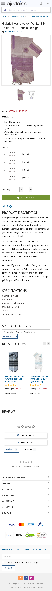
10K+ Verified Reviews (13, 477)
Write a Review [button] (27, 435)
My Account (9, 495)
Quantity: (6, 189)
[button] (21, 95)
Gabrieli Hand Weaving (14, 31)
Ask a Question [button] (27, 442)
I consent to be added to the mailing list (22, 562)
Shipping (6, 483)
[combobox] (26, 10)
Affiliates (7, 507)
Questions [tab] (27, 449)
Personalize (10, 336)
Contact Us (8, 489)
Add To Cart (28, 197)
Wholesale (8, 501)
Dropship (7, 512)
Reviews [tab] (9, 449)
